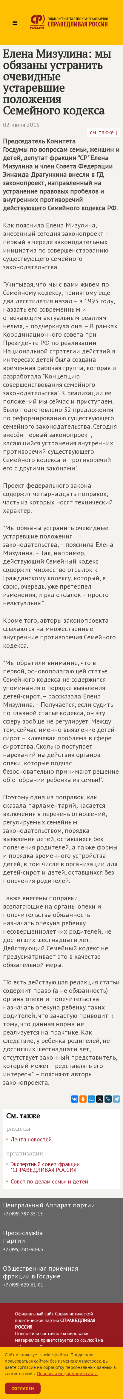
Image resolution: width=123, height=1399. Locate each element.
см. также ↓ (103, 132)
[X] (99, 1099)
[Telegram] (116, 1099)
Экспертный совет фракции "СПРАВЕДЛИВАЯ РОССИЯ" (45, 1167)
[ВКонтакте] (74, 1099)
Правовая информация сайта (67, 1373)
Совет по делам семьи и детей (49, 1181)
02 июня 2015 (21, 125)
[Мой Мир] (91, 1099)
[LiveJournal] (108, 1099)
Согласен (22, 1388)
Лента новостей (31, 1139)
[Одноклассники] (83, 1099)
